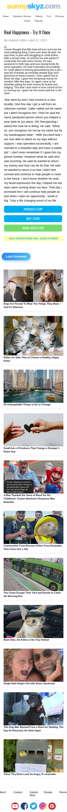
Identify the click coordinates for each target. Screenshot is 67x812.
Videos (39, 16)
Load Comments (16, 256)
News (6, 16)
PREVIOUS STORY (33, 209)
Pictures (59, 16)
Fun (49, 16)
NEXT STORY (33, 218)
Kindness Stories (22, 16)
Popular (39, 20)
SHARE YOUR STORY (33, 228)
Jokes (27, 20)
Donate (48, 792)
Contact (17, 792)
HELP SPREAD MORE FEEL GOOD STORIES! (33, 238)
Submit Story (33, 794)
